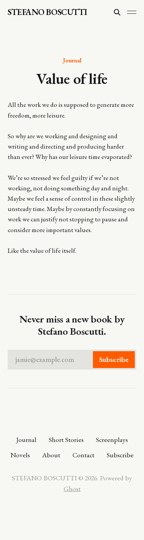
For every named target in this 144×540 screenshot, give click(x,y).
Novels (20, 454)
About (51, 454)
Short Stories (66, 439)
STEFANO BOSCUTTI (47, 12)
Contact (83, 454)
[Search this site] (117, 12)
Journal (72, 60)
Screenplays (112, 439)
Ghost (72, 488)
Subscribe (120, 454)
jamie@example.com (72, 359)
